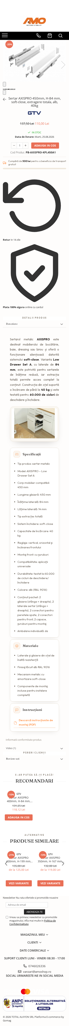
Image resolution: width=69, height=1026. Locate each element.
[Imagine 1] (4, 89)
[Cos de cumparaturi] (50, 34)
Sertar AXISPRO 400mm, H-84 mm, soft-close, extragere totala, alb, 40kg (19, 799)
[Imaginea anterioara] (4, 84)
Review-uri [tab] (12, 758)
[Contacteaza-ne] (39, 34)
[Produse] (5, 36)
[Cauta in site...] (60, 34)
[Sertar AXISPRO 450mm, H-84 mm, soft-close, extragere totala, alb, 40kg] (34, 61)
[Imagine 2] (7, 89)
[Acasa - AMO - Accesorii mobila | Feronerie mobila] (34, 22)
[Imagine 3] (10, 89)
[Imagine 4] (13, 89)
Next (63, 65)
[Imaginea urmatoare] (4, 92)
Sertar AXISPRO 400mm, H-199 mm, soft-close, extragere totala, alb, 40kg (19, 859)
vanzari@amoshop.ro (36, 971)
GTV (18, 793)
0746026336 (37, 966)
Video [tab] (11, 748)
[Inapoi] (3, 99)
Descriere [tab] (11, 323)
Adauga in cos (45, 145)
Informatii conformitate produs (23, 739)
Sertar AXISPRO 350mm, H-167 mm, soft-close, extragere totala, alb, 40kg (50, 859)
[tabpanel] (34, 61)
